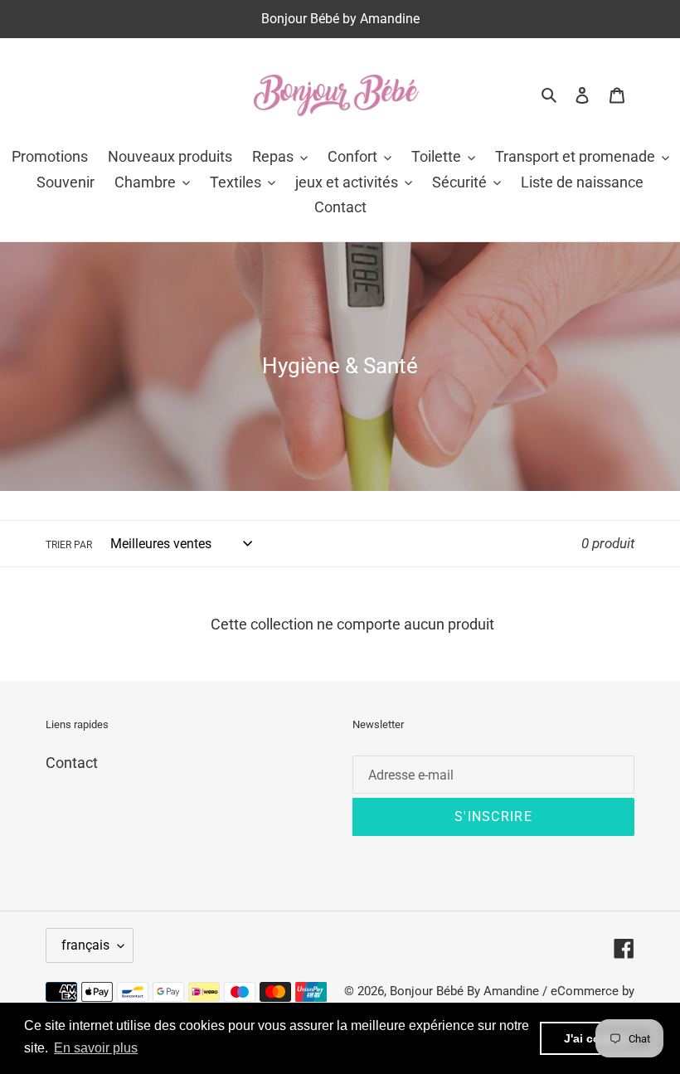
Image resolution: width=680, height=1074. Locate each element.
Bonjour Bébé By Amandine (464, 991)
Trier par (69, 545)
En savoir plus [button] (96, 1048)
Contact (72, 762)
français (85, 945)
